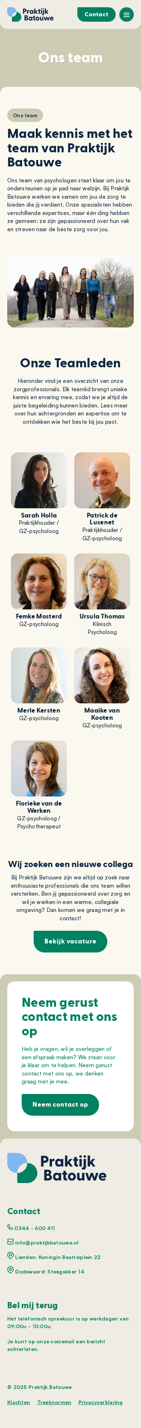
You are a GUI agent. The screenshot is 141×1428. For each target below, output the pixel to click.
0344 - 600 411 (34, 1228)
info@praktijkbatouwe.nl (46, 1242)
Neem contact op (60, 1105)
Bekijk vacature (70, 941)
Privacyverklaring (100, 1402)
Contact (96, 14)
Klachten (18, 1402)
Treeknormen (54, 1402)
